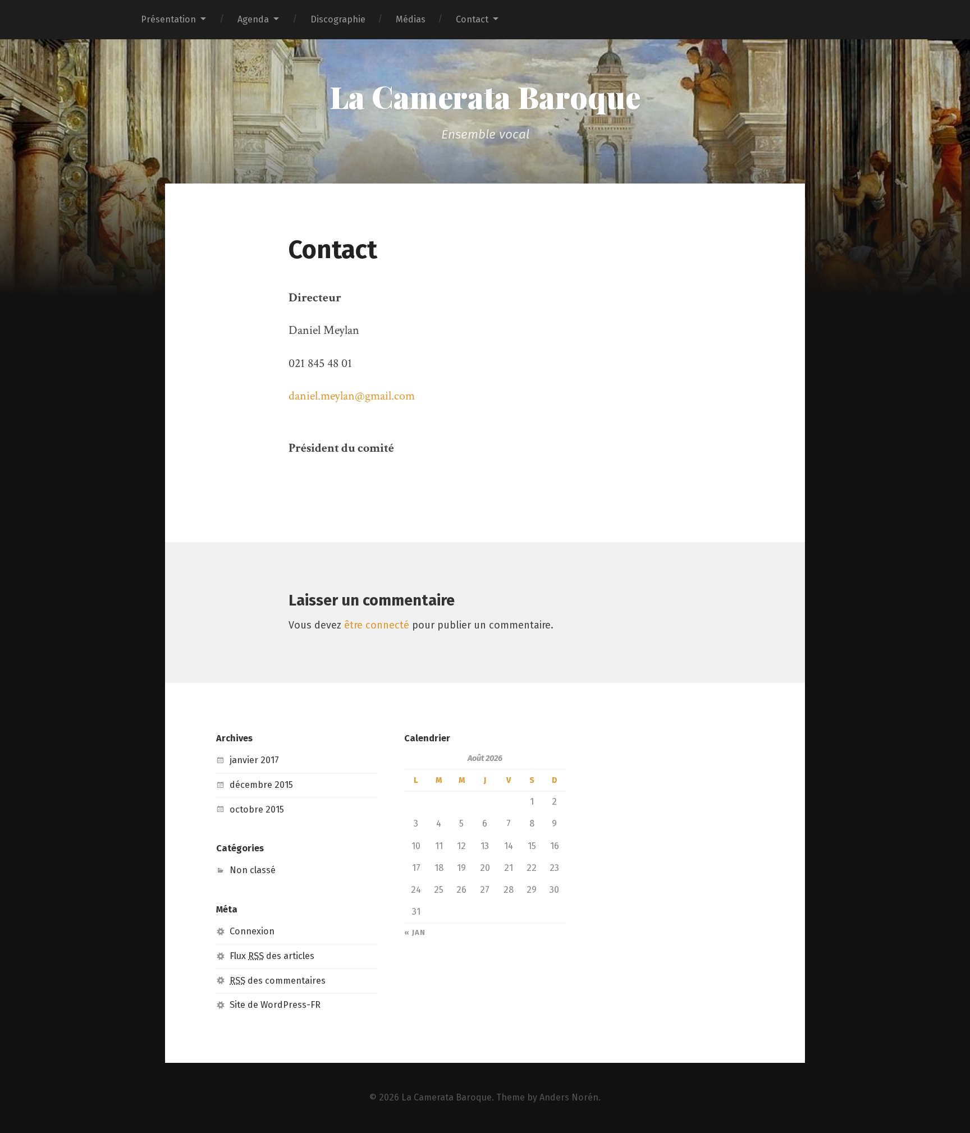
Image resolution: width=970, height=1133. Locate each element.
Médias (410, 19)
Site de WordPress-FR (275, 1004)
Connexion (252, 931)
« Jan (414, 933)
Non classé (253, 870)
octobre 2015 (257, 809)
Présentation (168, 19)
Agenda (253, 19)
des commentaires (278, 980)
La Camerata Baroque (485, 96)
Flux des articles (272, 956)
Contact (472, 19)
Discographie (337, 19)
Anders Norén (568, 1097)
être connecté (376, 625)
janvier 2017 (254, 760)
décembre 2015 (261, 784)
